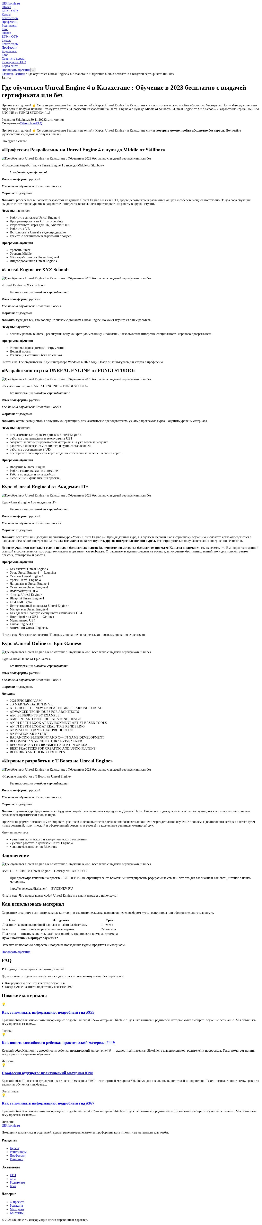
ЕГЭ (13, 1175)
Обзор (24, 123)
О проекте (17, 1202)
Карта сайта (10, 66)
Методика (17, 1209)
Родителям (9, 25)
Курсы (6, 14)
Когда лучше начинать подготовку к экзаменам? (38, 986)
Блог (5, 29)
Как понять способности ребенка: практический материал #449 (58, 1042)
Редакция (16, 1205)
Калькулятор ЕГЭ (14, 62)
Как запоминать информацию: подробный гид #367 (48, 1103)
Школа (6, 7)
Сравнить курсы (13, 58)
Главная (7, 74)
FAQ (39, 123)
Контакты (17, 1213)
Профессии (9, 21)
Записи (20, 74)
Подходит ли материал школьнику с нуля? (34, 969)
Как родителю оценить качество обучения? (35, 983)
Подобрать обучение (16, 69)
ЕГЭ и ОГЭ (10, 10)
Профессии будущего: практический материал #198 (47, 1073)
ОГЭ (13, 1178)
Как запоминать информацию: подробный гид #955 (48, 1012)
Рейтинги (16, 1159)
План (32, 123)
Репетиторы (10, 18)
